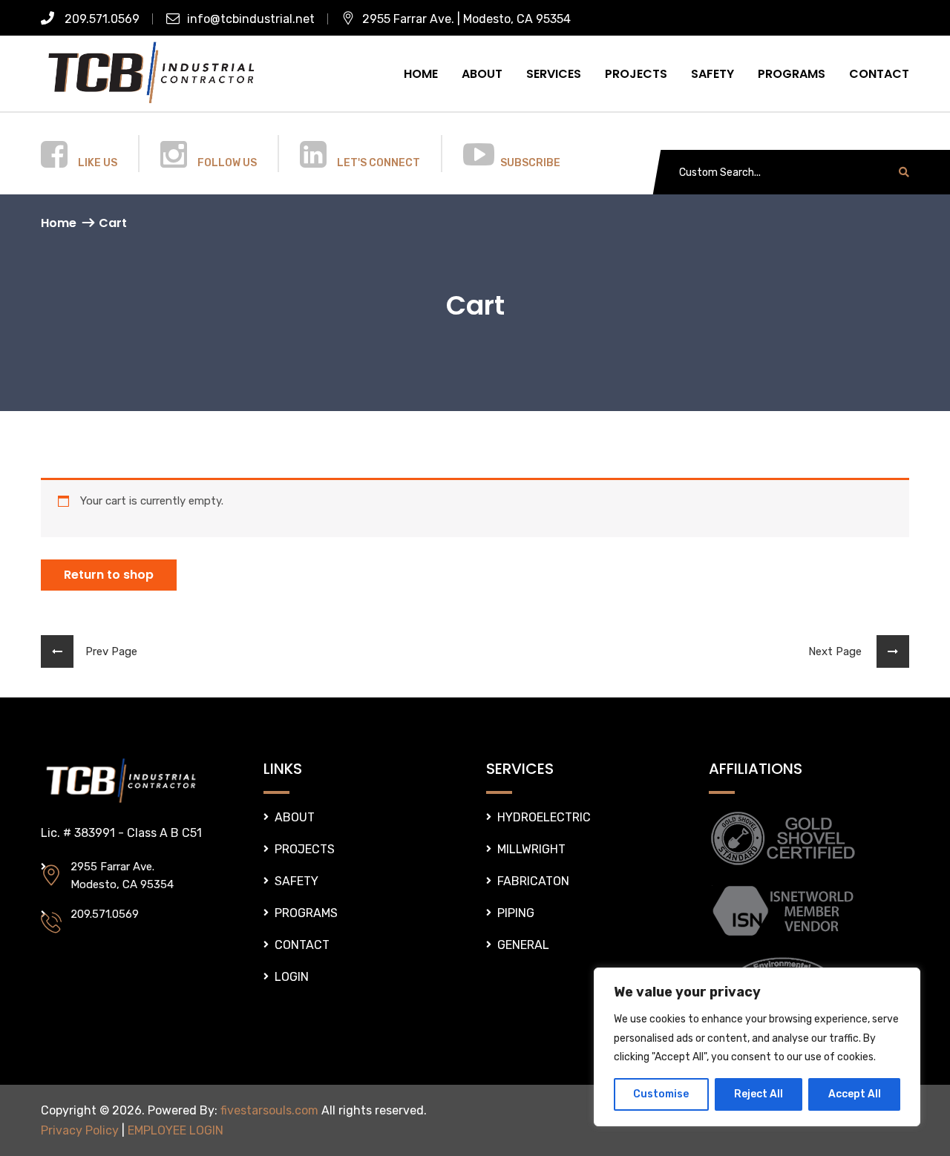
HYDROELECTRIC (544, 817)
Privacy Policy (80, 1130)
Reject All (758, 1094)
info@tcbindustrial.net (251, 19)
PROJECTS (636, 73)
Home (58, 222)
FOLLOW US (227, 163)
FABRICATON (533, 881)
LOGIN (292, 977)
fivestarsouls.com (269, 1110)
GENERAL (523, 945)
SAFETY (712, 73)
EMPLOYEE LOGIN (175, 1130)
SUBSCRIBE (530, 163)
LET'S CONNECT (378, 163)
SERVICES (553, 73)
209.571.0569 (101, 19)
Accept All (854, 1094)
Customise (661, 1094)
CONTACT (879, 73)
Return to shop (109, 574)
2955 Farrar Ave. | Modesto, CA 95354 (466, 19)
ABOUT (482, 73)
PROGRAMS (791, 73)
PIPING (515, 913)
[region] (757, 1047)
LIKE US (97, 163)
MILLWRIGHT (531, 849)
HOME (421, 73)
